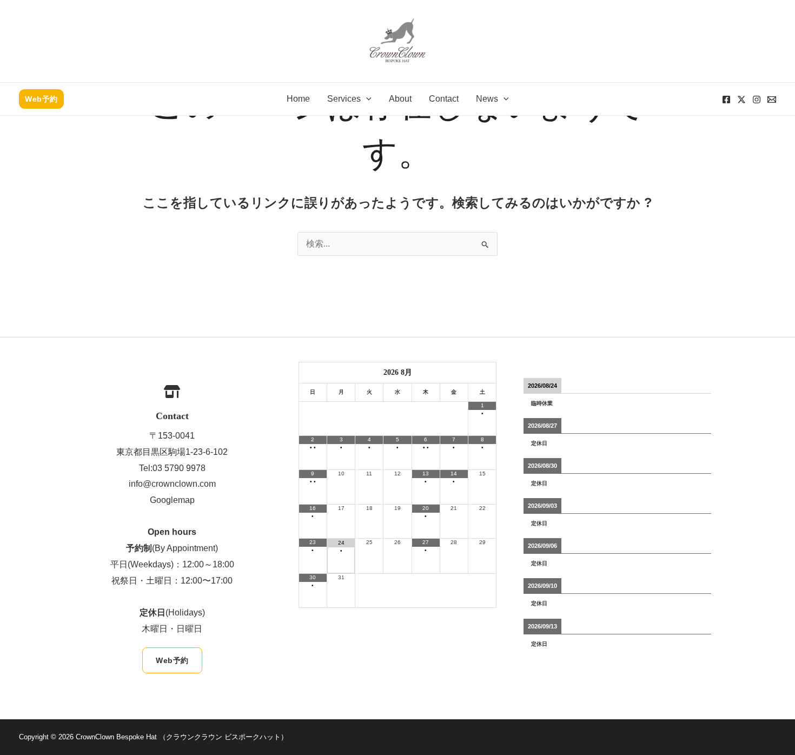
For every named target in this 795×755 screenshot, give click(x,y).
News (487, 98)
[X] (741, 99)
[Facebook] (726, 99)
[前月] (313, 371)
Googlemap (172, 500)
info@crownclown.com (172, 483)
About (400, 98)
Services (344, 98)
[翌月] (482, 371)
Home (298, 98)
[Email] (771, 99)
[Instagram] (756, 99)
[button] (41, 99)
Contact (444, 98)
